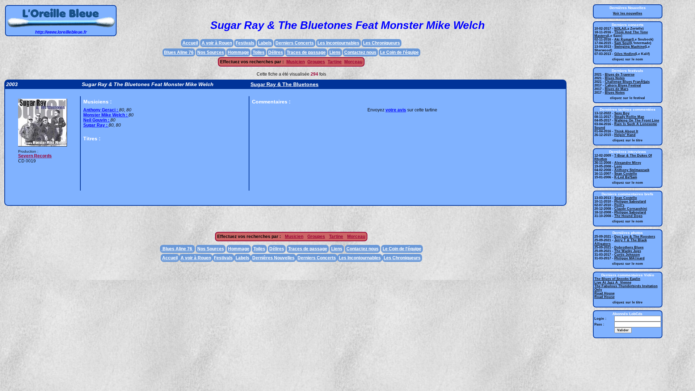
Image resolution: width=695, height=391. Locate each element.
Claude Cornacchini (630, 209)
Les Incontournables (338, 43)
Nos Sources (210, 52)
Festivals (245, 43)
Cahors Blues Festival (623, 85)
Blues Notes (615, 78)
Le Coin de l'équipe (399, 52)
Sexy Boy (621, 113)
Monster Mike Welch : (106, 115)
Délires (275, 52)
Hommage (238, 52)
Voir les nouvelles (627, 13)
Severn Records (35, 155)
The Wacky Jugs (627, 251)
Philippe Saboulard (630, 201)
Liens (335, 52)
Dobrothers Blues (629, 247)
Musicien (295, 61)
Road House (604, 293)
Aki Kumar (623, 39)
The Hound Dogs (628, 216)
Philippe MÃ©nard (629, 258)
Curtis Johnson (627, 254)
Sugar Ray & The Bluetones (284, 84)
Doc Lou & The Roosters (634, 236)
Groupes (316, 61)
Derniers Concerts (294, 43)
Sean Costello (625, 173)
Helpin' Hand (625, 135)
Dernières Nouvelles (273, 257)
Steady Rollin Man (629, 117)
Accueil (190, 43)
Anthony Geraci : (101, 109)
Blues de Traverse (620, 74)
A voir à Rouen (217, 43)
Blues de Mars (616, 89)
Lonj (618, 166)
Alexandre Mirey (627, 163)
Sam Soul (622, 43)
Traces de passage (306, 52)
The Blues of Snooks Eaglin (617, 279)
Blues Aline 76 (179, 52)
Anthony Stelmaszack (631, 170)
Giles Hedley (624, 54)
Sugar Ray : (96, 125)
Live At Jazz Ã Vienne (612, 282)
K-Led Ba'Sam (625, 177)
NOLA (619, 28)
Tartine (335, 61)
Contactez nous (360, 52)
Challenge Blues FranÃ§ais (627, 82)
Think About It (626, 131)
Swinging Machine (629, 46)
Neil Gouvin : (96, 120)
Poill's (619, 205)
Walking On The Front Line (636, 120)
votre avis (396, 109)
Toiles (259, 52)
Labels (265, 43)
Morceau (353, 61)
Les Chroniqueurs (381, 43)
